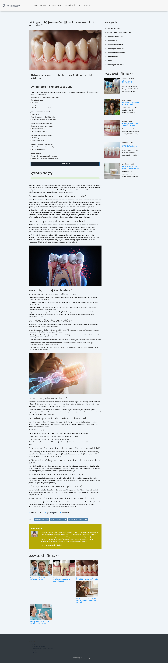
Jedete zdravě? (36, 153)
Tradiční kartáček (38, 140)
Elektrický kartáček (39, 138)
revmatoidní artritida (41, 519)
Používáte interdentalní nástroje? (42, 144)
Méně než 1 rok (37, 100)
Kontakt (34, 652)
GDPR (34, 650)
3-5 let (34, 105)
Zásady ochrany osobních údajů (42, 648)
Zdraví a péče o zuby (115, 65)
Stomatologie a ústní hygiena (119, 32)
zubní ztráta (83, 519)
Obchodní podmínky (38, 646)
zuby (52, 519)
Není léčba (35, 114)
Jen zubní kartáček (38, 149)
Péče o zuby (113, 29)
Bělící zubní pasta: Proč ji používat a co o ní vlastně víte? (130, 168)
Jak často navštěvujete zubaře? (41, 123)
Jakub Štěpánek (52, 513)
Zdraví (110, 61)
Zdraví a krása (113, 41)
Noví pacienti (84, 5)
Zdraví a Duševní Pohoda (117, 53)
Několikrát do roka (38, 129)
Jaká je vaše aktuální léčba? (40, 112)
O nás (34, 644)
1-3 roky (35, 103)
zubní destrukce (61, 519)
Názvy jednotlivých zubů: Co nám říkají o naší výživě (130, 125)
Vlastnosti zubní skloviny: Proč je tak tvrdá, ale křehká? (130, 146)
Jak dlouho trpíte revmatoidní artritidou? (45, 97)
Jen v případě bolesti (39, 131)
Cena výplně (69, 5)
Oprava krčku (55, 5)
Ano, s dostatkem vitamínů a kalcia (44, 156)
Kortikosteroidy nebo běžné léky (43, 117)
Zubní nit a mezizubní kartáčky (43, 147)
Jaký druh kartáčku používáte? (41, 135)
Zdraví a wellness (114, 37)
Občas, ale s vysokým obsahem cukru (45, 159)
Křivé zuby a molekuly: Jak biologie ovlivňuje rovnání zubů (129, 83)
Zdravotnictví (113, 57)
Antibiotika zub (39, 5)
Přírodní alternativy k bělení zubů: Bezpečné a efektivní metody (130, 105)
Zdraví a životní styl (115, 45)
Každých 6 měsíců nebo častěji (42, 126)
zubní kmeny (73, 519)
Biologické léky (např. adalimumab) (44, 120)
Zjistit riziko (65, 164)
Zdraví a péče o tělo (115, 49)
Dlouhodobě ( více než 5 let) (41, 108)
